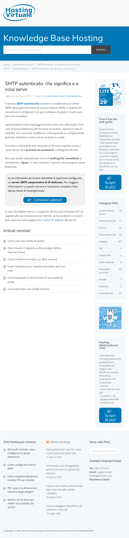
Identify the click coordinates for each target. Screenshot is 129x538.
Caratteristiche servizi (54, 96)
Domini (102, 227)
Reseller (103, 279)
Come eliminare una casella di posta (28, 289)
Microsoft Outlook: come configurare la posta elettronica (21, 453)
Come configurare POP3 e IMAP (22, 466)
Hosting (103, 241)
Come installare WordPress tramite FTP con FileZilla (23, 478)
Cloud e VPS (105, 255)
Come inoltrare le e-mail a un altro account (32, 259)
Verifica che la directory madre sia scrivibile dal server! (21, 503)
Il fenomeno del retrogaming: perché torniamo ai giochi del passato (62, 469)
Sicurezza (103, 286)
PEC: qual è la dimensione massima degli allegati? (22, 489)
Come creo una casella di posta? (26, 241)
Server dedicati (106, 262)
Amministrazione (107, 220)
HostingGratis (106, 293)
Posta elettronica (73, 96)
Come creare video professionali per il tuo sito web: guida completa (64, 489)
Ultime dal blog (60, 442)
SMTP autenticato (28, 103)
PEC (101, 248)
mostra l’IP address (53, 220)
